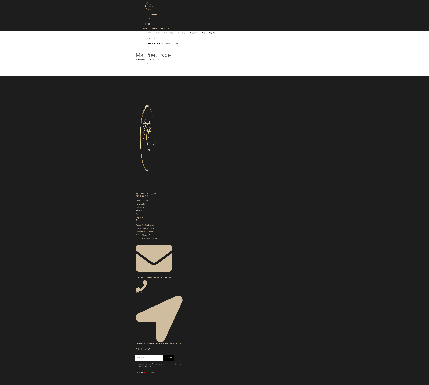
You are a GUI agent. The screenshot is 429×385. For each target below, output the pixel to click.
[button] (159, 320)
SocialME (142, 59)
